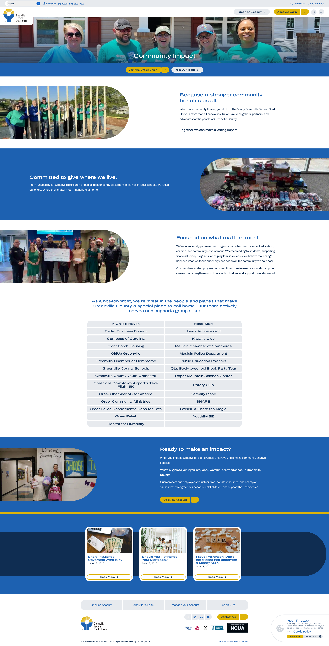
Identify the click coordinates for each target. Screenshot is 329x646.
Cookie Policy (302, 631)
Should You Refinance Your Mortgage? (159, 558)
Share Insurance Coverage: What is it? (105, 558)
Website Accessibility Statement (233, 641)
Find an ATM (227, 605)
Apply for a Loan (143, 605)
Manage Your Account (185, 605)
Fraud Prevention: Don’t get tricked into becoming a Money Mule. (216, 560)
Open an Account (101, 605)
